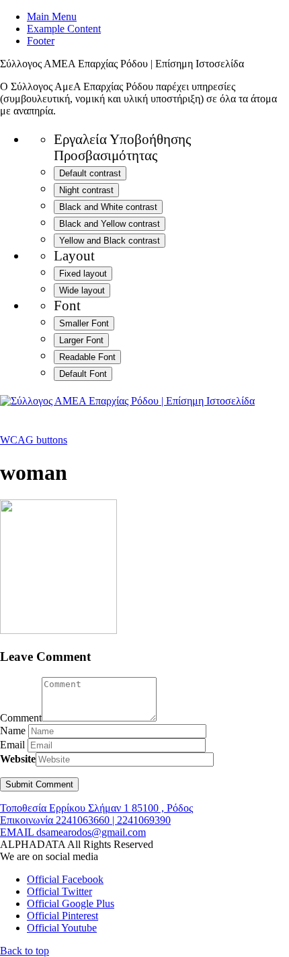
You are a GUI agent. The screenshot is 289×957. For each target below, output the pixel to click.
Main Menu (52, 16)
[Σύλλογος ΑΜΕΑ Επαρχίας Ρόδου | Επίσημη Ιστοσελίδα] (127, 400)
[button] (24, 950)
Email (12, 744)
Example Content (64, 28)
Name (13, 730)
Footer (40, 40)
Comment (21, 717)
